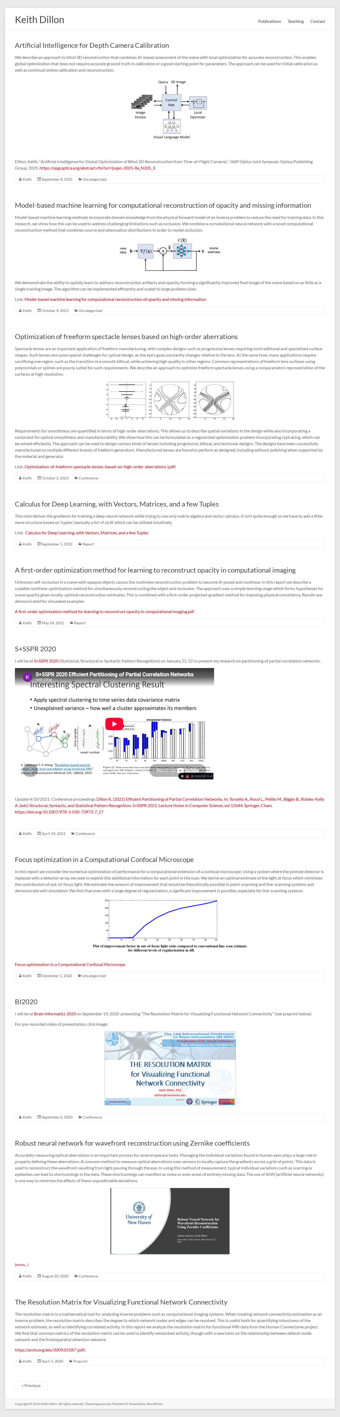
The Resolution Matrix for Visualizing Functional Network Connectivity (121, 1302)
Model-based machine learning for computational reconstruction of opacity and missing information (163, 205)
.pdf (190, 611)
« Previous (31, 1385)
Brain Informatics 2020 (55, 1013)
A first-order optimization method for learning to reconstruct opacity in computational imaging (155, 570)
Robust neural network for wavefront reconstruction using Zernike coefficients (132, 1143)
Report (88, 544)
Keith (27, 179)
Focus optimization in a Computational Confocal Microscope (104, 859)
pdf (171, 466)
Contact (317, 21)
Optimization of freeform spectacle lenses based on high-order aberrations (126, 336)
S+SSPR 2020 (35, 648)
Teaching (296, 21)
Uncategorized (95, 179)
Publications (269, 21)
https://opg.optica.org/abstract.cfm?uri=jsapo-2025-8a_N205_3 (97, 167)
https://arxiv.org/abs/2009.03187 (45, 1349)
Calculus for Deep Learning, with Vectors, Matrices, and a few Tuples (117, 504)
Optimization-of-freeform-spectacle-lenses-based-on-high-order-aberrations (95, 466)
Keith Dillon (39, 19)
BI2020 (26, 1001)
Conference (88, 478)
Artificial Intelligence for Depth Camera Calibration (92, 45)
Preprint (80, 1361)
